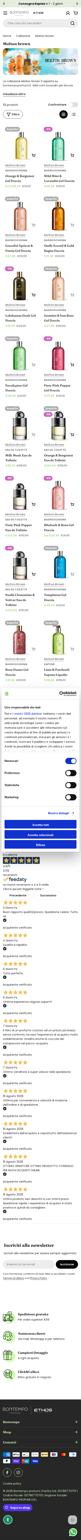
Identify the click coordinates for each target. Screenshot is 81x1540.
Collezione (23, 36)
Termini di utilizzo (13, 1278)
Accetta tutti (40, 825)
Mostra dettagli (58, 813)
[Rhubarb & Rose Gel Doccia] (60, 492)
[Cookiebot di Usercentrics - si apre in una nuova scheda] (59, 693)
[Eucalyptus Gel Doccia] (21, 352)
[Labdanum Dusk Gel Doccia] (21, 283)
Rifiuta (40, 845)
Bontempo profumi (27, 1491)
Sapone (49, 664)
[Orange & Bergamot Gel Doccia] (21, 143)
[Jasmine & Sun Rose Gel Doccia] (60, 283)
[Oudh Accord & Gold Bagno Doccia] (60, 213)
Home (7, 36)
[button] (4, 3)
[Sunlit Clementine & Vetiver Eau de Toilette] (21, 562)
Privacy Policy (38, 1278)
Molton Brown (15, 165)
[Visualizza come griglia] (63, 114)
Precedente (17, 895)
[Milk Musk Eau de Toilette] (21, 422)
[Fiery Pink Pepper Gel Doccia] (60, 352)
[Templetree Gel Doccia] (60, 562)
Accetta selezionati (40, 835)
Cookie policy (12, 1484)
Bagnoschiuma (16, 170)
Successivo (48, 895)
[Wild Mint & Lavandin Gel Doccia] (60, 143)
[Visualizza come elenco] (73, 114)
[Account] (67, 13)
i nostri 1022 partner (27, 713)
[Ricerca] (72, 23)
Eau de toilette (16, 450)
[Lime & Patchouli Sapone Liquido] (60, 637)
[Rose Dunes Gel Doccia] (21, 637)
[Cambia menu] (5, 13)
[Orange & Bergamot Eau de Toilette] (60, 422)
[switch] (70, 773)
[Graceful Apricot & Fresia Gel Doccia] (21, 213)
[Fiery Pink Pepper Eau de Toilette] (21, 492)
